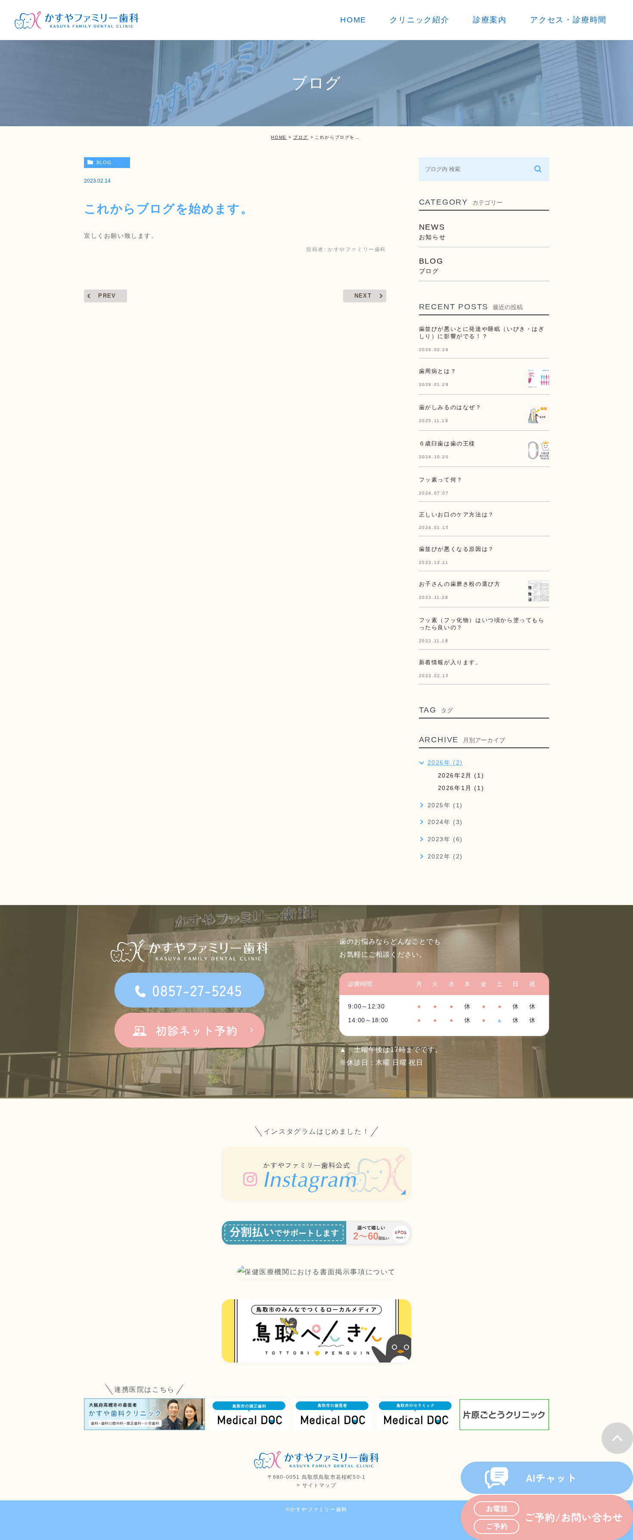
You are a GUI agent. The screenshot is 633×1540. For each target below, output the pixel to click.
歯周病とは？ (438, 371)
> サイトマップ (316, 1485)
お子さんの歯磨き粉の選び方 (460, 584)
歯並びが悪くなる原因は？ (456, 549)
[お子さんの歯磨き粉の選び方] (538, 591)
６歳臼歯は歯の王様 (447, 443)
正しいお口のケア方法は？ (456, 514)
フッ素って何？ (441, 479)
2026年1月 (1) (461, 787)
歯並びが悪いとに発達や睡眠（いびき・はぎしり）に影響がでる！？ (482, 332)
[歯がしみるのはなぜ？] (538, 414)
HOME (278, 137)
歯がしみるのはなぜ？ (450, 407)
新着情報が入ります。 (450, 662)
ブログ (300, 137)
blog (104, 162)
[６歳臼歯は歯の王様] (538, 450)
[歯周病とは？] (538, 378)
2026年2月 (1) (461, 775)
